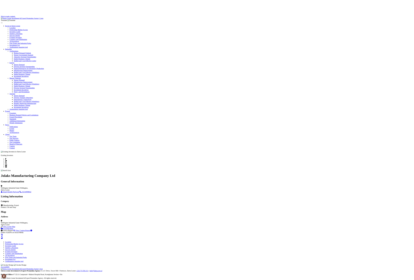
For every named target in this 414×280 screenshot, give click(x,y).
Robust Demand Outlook (22, 53)
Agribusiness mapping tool (18, 47)
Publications (13, 127)
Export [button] (7, 111)
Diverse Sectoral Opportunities (24, 67)
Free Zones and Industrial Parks (20, 43)
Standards (12, 119)
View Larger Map (9, 227)
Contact (12, 148)
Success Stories (14, 36)
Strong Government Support (23, 55)
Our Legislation (14, 142)
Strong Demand (19, 65)
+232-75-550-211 (82, 271)
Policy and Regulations (22, 92)
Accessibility (5, 267)
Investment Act (14, 45)
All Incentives (14, 41)
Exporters (12, 113)
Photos (11, 130)
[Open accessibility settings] (4, 276)
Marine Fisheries (15, 78)
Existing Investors (15, 37)
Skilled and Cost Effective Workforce (26, 72)
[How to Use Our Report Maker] (31, 230)
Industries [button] (8, 49)
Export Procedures (15, 117)
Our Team (12, 136)
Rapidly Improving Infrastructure (25, 103)
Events (11, 129)
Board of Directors (15, 144)
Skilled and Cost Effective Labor (25, 61)
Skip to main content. (8, 16)
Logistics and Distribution (18, 39)
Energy (11, 63)
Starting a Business (15, 34)
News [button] (7, 125)
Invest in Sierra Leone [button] (12, 26)
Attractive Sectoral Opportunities (25, 57)
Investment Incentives (21, 76)
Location (12, 28)
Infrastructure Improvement (23, 70)
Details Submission (16, 123)
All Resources (14, 132)
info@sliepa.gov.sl (96, 271)
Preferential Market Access (18, 30)
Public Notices (14, 140)
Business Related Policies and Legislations (23, 115)
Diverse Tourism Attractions (23, 98)
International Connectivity (22, 99)
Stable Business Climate (22, 59)
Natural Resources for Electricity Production (29, 68)
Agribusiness (13, 51)
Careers (12, 146)
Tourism (12, 94)
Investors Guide (14, 32)
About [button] (7, 134)
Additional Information (17, 121)
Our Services (13, 138)
